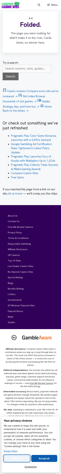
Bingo (11, 283)
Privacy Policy (15, 232)
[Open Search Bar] (39, 5)
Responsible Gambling (19, 243)
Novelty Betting (16, 288)
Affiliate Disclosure (17, 249)
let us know (15, 193)
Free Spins (17, 177)
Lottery (11, 294)
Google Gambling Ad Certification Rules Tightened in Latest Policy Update (31, 148)
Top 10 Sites (14, 260)
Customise (31, 466)
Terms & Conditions (18, 238)
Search (10, 76)
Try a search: (10, 62)
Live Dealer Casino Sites (20, 266)
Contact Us (14, 221)
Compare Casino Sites (24, 173)
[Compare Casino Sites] (11, 5)
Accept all (44, 458)
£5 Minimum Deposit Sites (21, 305)
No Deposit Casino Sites (20, 271)
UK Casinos (14, 255)
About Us (12, 215)
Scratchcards (15, 299)
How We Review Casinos (20, 226)
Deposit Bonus (15, 311)
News (10, 316)
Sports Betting (15, 277)
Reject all (17, 458)
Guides (11, 322)
